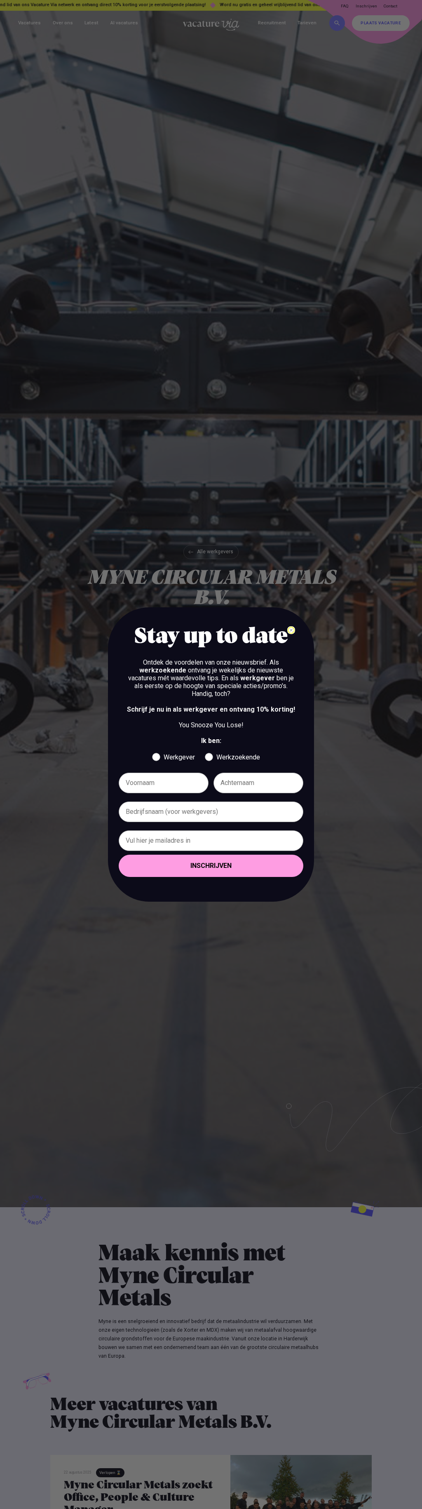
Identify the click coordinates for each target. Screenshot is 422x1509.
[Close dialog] (291, 630)
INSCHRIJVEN (211, 866)
